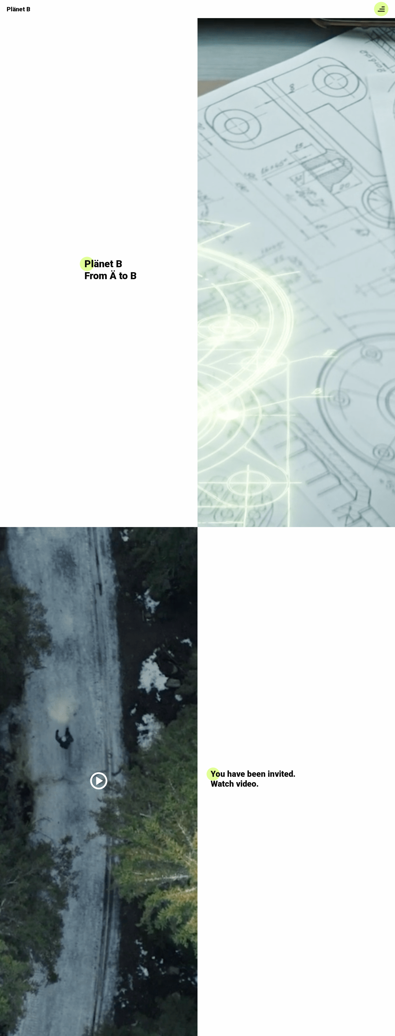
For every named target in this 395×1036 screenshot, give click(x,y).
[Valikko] (381, 9)
